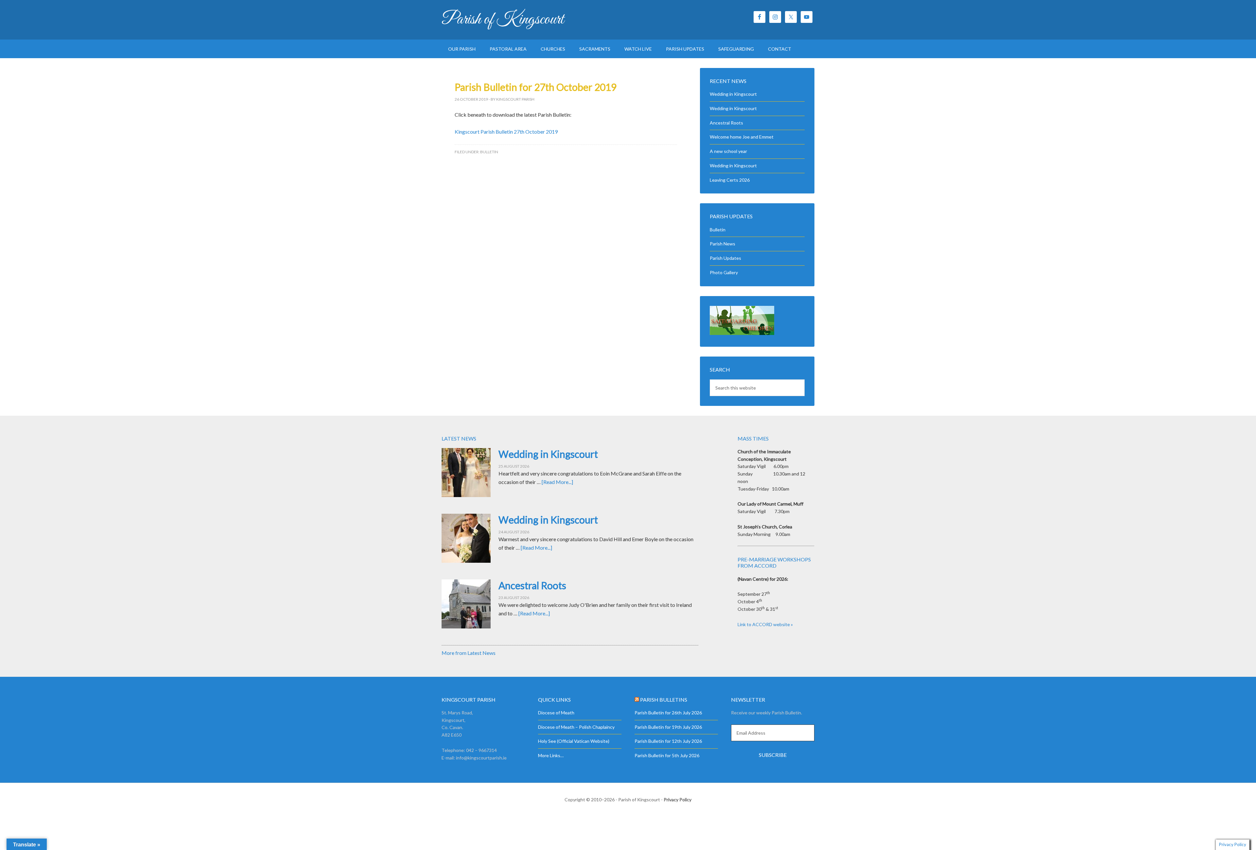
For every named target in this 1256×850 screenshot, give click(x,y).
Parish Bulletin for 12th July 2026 (668, 741)
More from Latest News (469, 653)
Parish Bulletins (663, 699)
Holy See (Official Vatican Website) (573, 741)
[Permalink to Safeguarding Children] (742, 333)
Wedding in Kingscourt (733, 94)
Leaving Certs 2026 (730, 180)
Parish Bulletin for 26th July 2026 (668, 712)
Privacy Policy (677, 799)
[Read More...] (557, 482)
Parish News (722, 243)
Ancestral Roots (726, 122)
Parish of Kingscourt (503, 19)
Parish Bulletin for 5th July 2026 (667, 755)
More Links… (551, 755)
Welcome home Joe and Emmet (742, 137)
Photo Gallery (724, 272)
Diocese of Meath (556, 712)
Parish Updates (725, 258)
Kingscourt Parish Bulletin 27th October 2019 (506, 131)
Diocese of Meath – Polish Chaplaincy (576, 727)
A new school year (728, 151)
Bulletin (489, 151)
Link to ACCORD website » (765, 624)
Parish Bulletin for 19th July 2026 (668, 727)
